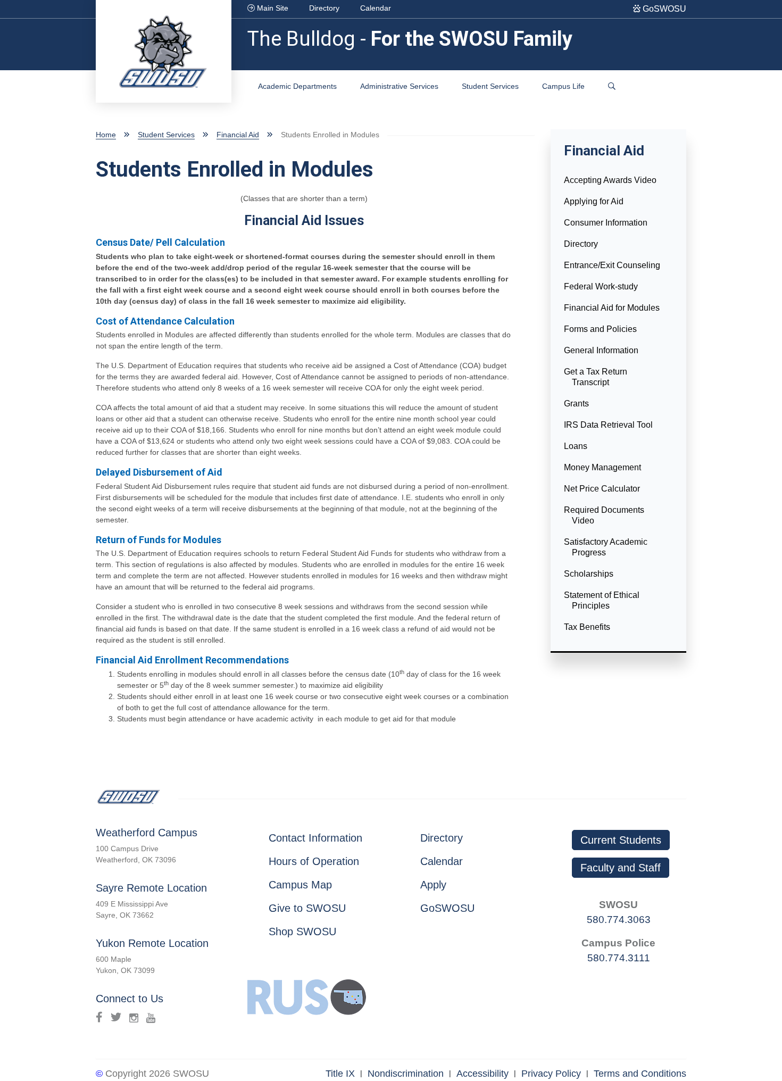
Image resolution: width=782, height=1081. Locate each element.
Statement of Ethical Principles (601, 600)
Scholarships (588, 573)
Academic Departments (297, 86)
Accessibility (482, 1073)
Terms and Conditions (640, 1073)
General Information (601, 350)
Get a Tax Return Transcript (595, 377)
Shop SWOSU (302, 931)
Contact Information (315, 838)
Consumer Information (605, 222)
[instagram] (133, 1017)
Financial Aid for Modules (612, 307)
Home (106, 134)
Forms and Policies (600, 329)
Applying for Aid (593, 201)
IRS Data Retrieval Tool (608, 424)
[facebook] (99, 1017)
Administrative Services (399, 86)
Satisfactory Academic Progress (605, 547)
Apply (433, 885)
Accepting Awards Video (610, 180)
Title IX (340, 1073)
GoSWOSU (663, 8)
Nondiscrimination (406, 1073)
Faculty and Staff (620, 868)
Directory (324, 8)
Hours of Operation (314, 861)
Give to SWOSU (307, 908)
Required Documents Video (604, 515)
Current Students (620, 840)
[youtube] (150, 1017)
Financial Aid (238, 134)
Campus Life (563, 86)
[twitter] (116, 1017)
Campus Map (300, 885)
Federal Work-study (601, 286)
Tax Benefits (587, 626)
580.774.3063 (619, 919)
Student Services (490, 86)
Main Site (271, 8)
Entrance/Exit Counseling (612, 265)
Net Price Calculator (602, 488)
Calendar (375, 8)
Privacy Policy (551, 1073)
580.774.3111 (618, 957)
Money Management (602, 467)
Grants (576, 403)
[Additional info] (611, 86)
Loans (575, 446)
